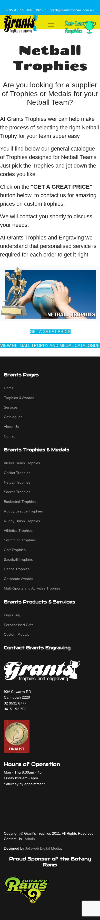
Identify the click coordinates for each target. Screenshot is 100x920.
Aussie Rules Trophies (22, 463)
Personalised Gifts (18, 625)
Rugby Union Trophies (22, 521)
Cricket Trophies (17, 473)
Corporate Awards (18, 579)
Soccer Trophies (17, 492)
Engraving (12, 615)
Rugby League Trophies (23, 511)
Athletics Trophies (18, 530)
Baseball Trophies (18, 559)
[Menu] (51, 25)
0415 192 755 (37, 10)
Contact (10, 436)
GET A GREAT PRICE (50, 331)
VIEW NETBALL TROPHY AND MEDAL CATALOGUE (50, 345)
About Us (11, 427)
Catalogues (13, 417)
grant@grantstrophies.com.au (72, 10)
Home (9, 388)
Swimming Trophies (20, 540)
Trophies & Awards (19, 398)
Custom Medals (16, 634)
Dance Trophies (16, 569)
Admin (30, 839)
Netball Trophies (17, 482)
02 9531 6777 (15, 10)
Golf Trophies (15, 550)
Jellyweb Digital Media (43, 848)
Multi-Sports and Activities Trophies (32, 588)
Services (11, 407)
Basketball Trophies (20, 502)
